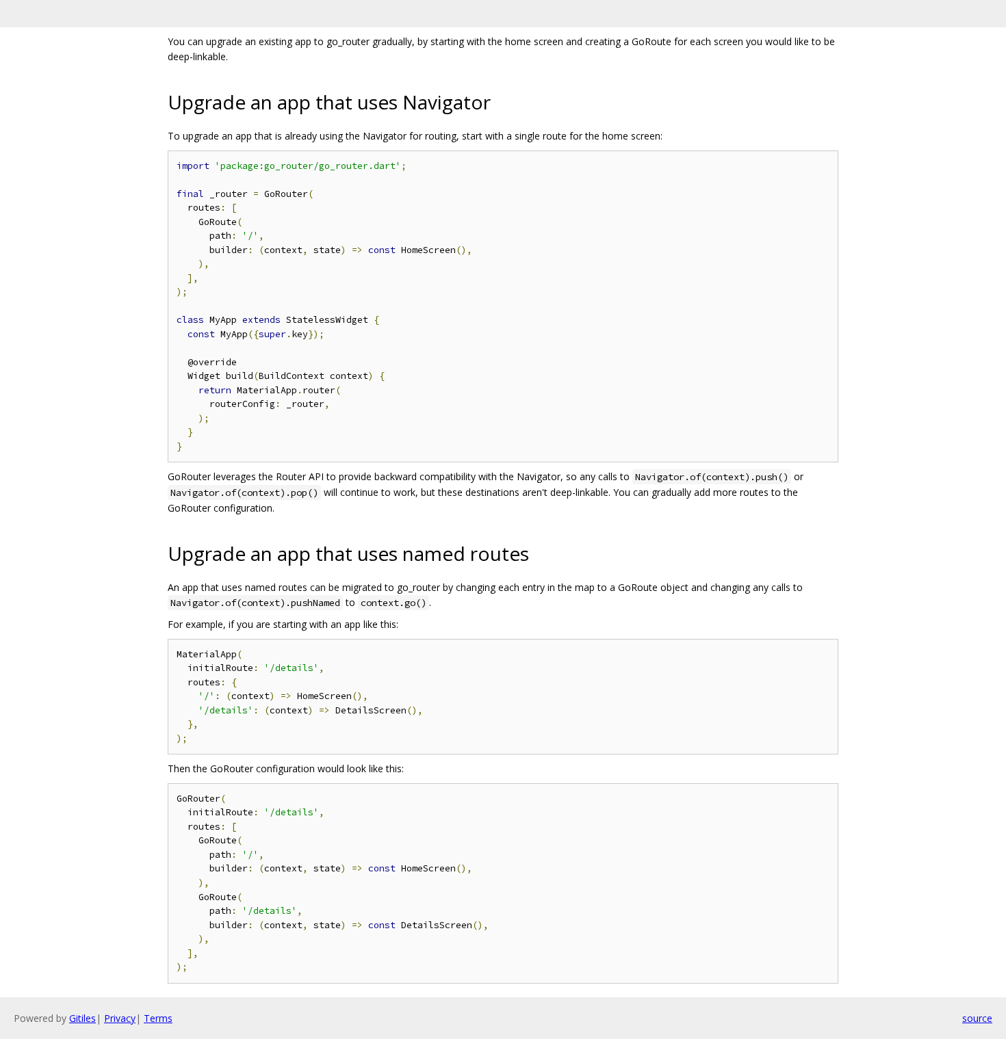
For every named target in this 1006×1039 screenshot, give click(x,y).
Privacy (120, 1018)
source (977, 1018)
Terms (158, 1018)
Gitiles (82, 1018)
